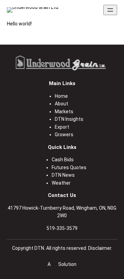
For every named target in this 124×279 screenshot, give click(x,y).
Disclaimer (99, 248)
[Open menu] (110, 10)
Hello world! (19, 23)
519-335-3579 (62, 228)
